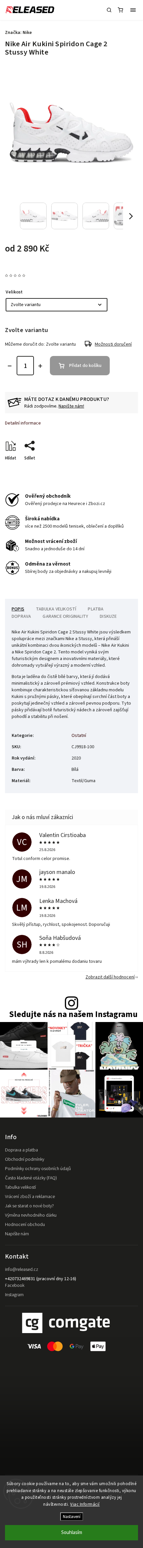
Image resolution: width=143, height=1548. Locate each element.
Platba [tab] (95, 609)
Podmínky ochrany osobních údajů (38, 1168)
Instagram (14, 1294)
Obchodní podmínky (24, 1159)
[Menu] (133, 10)
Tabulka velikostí (20, 1187)
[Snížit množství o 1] (10, 366)
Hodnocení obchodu (25, 1224)
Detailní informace (23, 423)
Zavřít (122, 470)
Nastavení (71, 1516)
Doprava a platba (21, 1150)
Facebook (14, 1285)
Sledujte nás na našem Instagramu (73, 1014)
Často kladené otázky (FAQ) (31, 1178)
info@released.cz (21, 1269)
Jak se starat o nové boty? (29, 1206)
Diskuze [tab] (108, 616)
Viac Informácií (85, 1504)
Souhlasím (71, 1532)
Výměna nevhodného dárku (31, 1215)
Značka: (18, 32)
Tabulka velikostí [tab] (56, 609)
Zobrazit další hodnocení (110, 977)
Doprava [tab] (21, 616)
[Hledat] (109, 10)
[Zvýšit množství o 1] (40, 366)
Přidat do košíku (85, 365)
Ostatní (79, 735)
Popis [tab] (18, 609)
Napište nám (17, 1234)
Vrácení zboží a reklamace (30, 1196)
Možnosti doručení (113, 344)
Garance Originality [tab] (65, 616)
